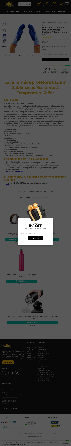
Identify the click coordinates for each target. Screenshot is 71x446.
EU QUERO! (35, 238)
